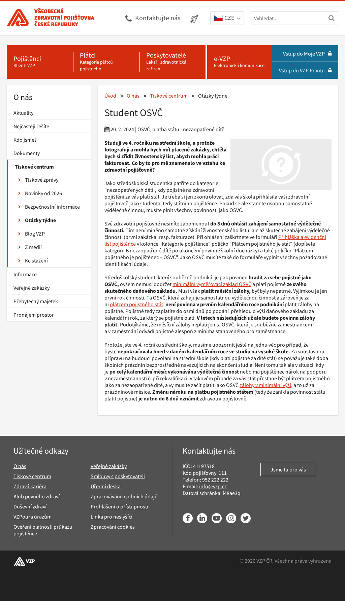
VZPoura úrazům (32, 516)
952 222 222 (215, 479)
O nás (22, 97)
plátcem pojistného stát (136, 304)
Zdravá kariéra (29, 486)
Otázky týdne (40, 220)
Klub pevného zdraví (36, 496)
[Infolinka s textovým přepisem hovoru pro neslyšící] (195, 18)
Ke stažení (36, 260)
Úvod (110, 95)
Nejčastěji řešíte (31, 126)
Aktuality (23, 112)
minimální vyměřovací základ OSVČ (211, 284)
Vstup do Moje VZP (304, 53)
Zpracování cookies (113, 526)
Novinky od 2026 (43, 193)
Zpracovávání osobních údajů (124, 496)
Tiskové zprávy (41, 179)
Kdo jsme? (25, 139)
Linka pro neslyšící (111, 516)
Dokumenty (26, 153)
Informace (25, 274)
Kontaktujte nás (157, 17)
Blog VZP (35, 233)
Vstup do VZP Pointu (302, 70)
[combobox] (227, 18)
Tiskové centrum (34, 166)
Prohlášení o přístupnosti (119, 506)
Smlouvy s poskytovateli (118, 476)
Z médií (33, 247)
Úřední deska (106, 486)
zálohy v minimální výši (265, 385)
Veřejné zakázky (31, 287)
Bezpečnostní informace (52, 206)
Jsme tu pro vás (288, 469)
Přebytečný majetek (35, 301)
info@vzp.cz (213, 486)
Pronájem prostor (33, 314)
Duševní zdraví (29, 506)
